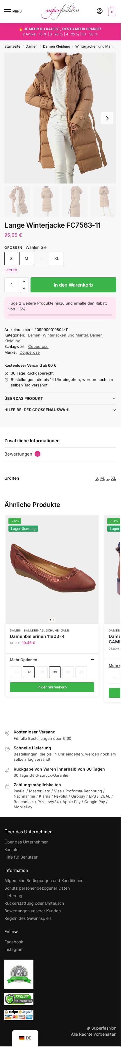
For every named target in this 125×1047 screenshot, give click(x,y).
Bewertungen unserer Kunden (32, 910)
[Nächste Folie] (107, 118)
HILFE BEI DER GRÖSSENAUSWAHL (37, 409)
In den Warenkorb (73, 285)
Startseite (12, 46)
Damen (32, 46)
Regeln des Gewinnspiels (27, 918)
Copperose (38, 346)
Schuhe (52, 630)
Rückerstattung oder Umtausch (34, 903)
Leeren (10, 269)
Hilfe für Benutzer (21, 856)
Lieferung (13, 895)
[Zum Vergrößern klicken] (60, 118)
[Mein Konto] (99, 11)
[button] (111, 12)
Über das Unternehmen (26, 841)
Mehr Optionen (23, 659)
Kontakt (11, 849)
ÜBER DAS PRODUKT (23, 398)
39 (55, 672)
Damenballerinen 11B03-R (37, 636)
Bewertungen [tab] (21, 454)
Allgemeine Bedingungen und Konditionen (43, 880)
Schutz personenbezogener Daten (37, 888)
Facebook (13, 941)
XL (56, 258)
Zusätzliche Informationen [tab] (32, 440)
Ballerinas (34, 630)
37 (29, 672)
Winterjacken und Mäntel (96, 46)
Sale (65, 630)
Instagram (14, 949)
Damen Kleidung (56, 46)
